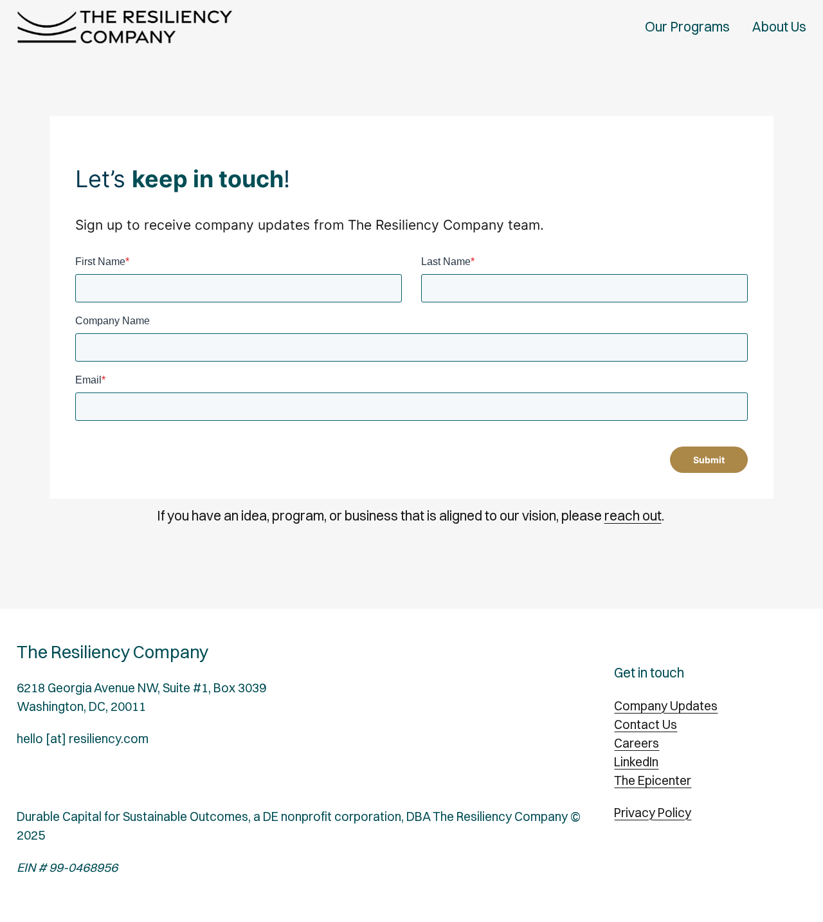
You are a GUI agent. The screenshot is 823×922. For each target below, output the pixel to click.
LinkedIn (636, 762)
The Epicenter (652, 780)
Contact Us (645, 724)
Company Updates (666, 706)
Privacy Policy (652, 812)
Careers (636, 743)
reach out (633, 515)
